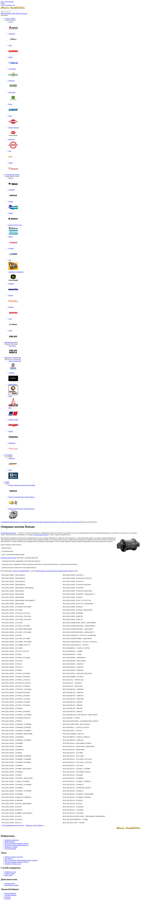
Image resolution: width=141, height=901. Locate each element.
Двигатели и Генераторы (13, 357)
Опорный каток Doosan (8, 533)
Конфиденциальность (12, 840)
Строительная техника (12, 174)
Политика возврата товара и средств (16, 843)
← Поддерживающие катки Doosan (12, 825)
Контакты (24, 13)
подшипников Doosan (41, 534)
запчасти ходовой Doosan (21, 571)
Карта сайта (8, 875)
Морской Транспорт (11, 342)
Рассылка (8, 898)
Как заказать (9, 858)
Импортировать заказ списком (11, 13)
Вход (2, 1)
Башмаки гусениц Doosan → (35, 825)
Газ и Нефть (8, 455)
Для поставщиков (10, 848)
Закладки (8, 897)
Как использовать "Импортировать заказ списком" (21, 860)
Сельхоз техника (10, 18)
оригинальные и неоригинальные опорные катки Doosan (54, 571)
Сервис (7, 482)
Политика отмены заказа (13, 864)
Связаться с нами (10, 872)
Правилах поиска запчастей (14, 857)
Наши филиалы (10, 842)
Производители (10, 883)
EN (2, 3)
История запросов (10, 895)
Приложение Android (12, 885)
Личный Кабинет (10, 893)
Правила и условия (11, 847)
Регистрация (9, 1)
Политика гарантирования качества (16, 845)
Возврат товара (10, 873)
